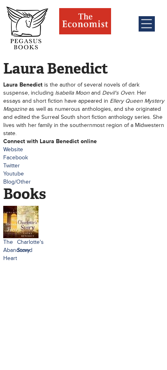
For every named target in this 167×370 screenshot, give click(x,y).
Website (13, 149)
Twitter (11, 165)
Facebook (15, 157)
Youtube (13, 173)
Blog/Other (17, 181)
